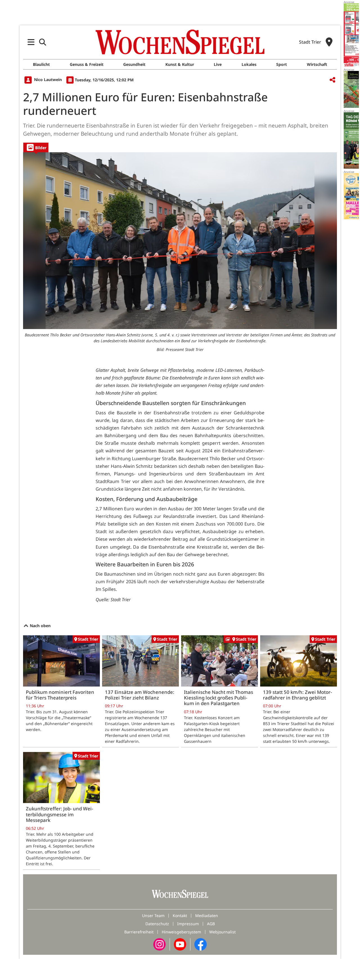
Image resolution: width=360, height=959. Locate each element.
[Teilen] (332, 80)
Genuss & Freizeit (87, 64)
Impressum (188, 923)
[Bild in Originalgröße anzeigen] (180, 240)
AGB (211, 923)
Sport (281, 64)
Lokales (249, 64)
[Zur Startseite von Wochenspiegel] (180, 42)
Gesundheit (134, 64)
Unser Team (153, 915)
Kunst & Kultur (179, 64)
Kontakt (180, 915)
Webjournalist (222, 932)
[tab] (36, 147)
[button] (31, 42)
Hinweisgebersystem (181, 932)
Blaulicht (41, 64)
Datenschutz (157, 923)
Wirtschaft (317, 64)
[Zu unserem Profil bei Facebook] (200, 944)
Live (218, 64)
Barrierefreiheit (139, 932)
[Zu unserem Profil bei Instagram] (159, 944)
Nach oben (40, 625)
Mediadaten (206, 915)
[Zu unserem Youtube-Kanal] (180, 944)
